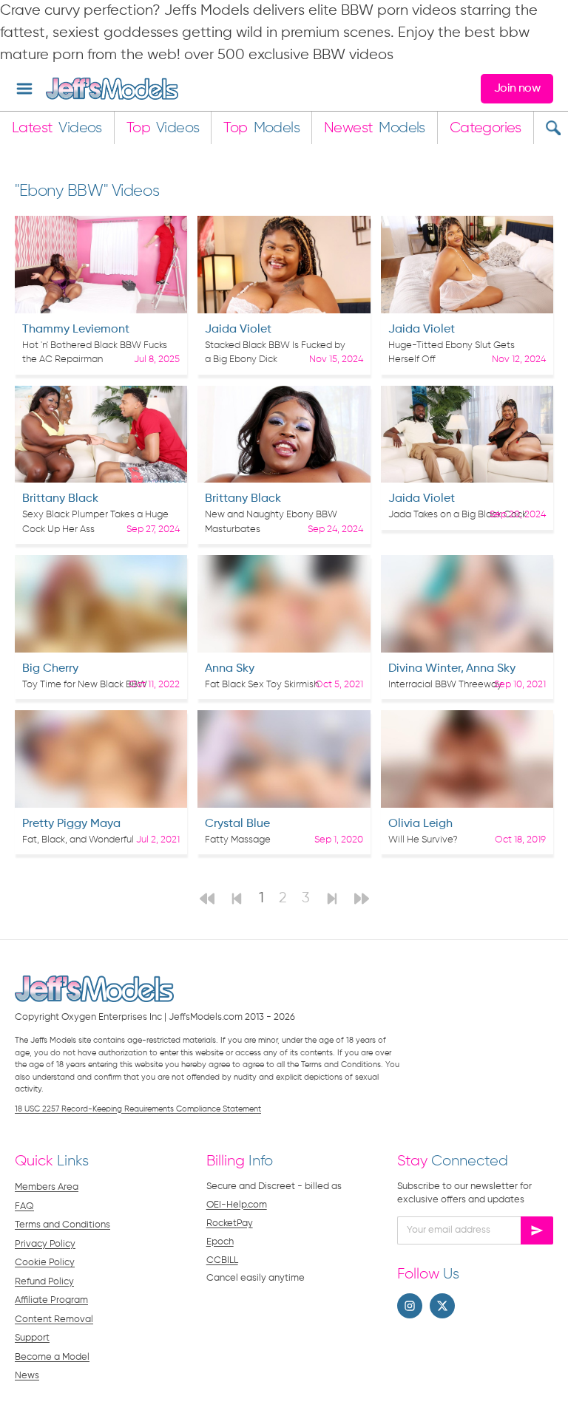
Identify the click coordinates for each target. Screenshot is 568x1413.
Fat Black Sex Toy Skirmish (262, 685)
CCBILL (222, 1260)
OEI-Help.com (236, 1205)
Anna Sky (229, 669)
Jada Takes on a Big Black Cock (457, 515)
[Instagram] (409, 1305)
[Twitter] (442, 1305)
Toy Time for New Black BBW (84, 685)
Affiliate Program (51, 1300)
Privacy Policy (45, 1244)
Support (32, 1338)
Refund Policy (44, 1282)
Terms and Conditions (62, 1225)
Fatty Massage (238, 840)
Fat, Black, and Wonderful (78, 840)
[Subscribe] (537, 1230)
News (27, 1375)
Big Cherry (50, 669)
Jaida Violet (238, 330)
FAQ (24, 1206)
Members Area (46, 1187)
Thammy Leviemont (75, 330)
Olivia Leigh (420, 824)
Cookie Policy (45, 1262)
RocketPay (229, 1223)
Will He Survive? (423, 840)
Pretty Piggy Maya (71, 824)
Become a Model (52, 1357)
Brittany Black (60, 499)
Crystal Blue (237, 824)
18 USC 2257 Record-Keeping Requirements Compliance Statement (138, 1109)
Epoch (220, 1242)
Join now (517, 89)
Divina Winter (424, 669)
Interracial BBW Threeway (445, 685)
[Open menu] (24, 88)
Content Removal (54, 1319)
